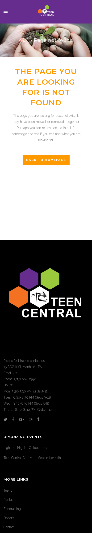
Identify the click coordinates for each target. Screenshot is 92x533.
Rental (8, 500)
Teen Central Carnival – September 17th (32, 458)
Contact (9, 527)
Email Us (10, 373)
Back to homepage (46, 160)
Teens (8, 490)
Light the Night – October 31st (25, 448)
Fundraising (12, 509)
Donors (9, 518)
